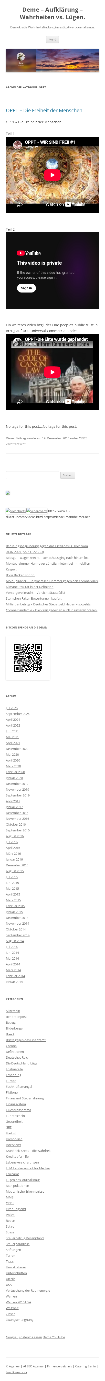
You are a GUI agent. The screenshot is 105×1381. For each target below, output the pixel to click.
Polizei (10, 1215)
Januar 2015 (14, 912)
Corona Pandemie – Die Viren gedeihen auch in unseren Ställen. (51, 610)
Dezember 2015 (17, 865)
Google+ (12, 1337)
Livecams (12, 1174)
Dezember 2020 (17, 748)
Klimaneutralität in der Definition (29, 587)
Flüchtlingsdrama (18, 1110)
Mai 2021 (12, 737)
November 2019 (17, 789)
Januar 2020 (14, 778)
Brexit (10, 1034)
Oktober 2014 (16, 929)
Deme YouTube (54, 1337)
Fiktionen (13, 1092)
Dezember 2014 (17, 917)
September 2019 (18, 795)
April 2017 (13, 801)
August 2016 (15, 836)
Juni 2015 (12, 882)
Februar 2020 (15, 772)
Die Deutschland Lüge (21, 1063)
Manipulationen (17, 1185)
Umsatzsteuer (16, 1267)
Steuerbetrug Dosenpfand (25, 1238)
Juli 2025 (12, 708)
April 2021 (13, 743)
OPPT (83, 438)
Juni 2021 (12, 731)
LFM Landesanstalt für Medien (28, 1168)
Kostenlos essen (30, 1337)
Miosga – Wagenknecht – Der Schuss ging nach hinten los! (47, 557)
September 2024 (18, 713)
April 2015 (13, 894)
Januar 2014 (14, 981)
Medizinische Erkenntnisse (25, 1191)
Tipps (10, 1261)
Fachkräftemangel (19, 1086)
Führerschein (15, 1115)
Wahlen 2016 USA (18, 1302)
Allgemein (13, 1011)
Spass (10, 1232)
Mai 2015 (12, 888)
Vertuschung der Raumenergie (28, 1290)
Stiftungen (13, 1249)
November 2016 (17, 818)
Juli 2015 (12, 877)
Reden (10, 1220)
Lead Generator (16, 1372)
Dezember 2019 (17, 783)
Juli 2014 (12, 947)
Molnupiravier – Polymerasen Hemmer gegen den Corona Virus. (52, 581)
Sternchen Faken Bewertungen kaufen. (34, 598)
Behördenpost (16, 1016)
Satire (10, 1226)
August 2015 (15, 871)
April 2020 (13, 760)
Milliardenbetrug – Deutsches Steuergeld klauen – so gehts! (48, 604)
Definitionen (15, 1051)
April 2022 (13, 725)
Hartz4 (11, 1133)
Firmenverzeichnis (59, 1366)
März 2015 (13, 900)
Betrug (11, 1022)
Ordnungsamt (16, 1209)
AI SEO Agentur (33, 1366)
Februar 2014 (15, 976)
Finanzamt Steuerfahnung (25, 1098)
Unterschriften (16, 1273)
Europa (11, 1081)
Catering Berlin (85, 1366)
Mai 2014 (12, 958)
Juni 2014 (12, 952)
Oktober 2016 (16, 824)
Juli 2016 (12, 842)
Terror (10, 1255)
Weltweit (12, 1308)
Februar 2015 (15, 906)
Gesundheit (14, 1121)
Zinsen (10, 1314)
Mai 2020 (12, 754)
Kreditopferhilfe (17, 1156)
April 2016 (13, 847)
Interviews (13, 1145)
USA (9, 1284)
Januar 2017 (14, 807)
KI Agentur (13, 1366)
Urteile (10, 1279)
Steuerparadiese (18, 1244)
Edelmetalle (14, 1069)
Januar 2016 (14, 859)
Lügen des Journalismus (23, 1180)
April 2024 (13, 719)
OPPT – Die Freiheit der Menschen (44, 110)
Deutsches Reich (18, 1057)
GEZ (8, 1127)
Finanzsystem (16, 1104)
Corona (11, 1046)
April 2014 (13, 964)
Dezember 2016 (17, 813)
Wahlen (11, 1296)
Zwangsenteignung (19, 1319)
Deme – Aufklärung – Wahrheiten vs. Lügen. (52, 13)
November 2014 (17, 923)
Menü (52, 39)
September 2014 (18, 935)
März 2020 (13, 766)
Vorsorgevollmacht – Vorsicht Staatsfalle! (35, 592)
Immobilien (14, 1139)
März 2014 (13, 970)
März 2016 (13, 853)
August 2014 (15, 941)
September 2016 (18, 830)
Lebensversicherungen (22, 1162)
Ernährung (13, 1075)
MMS (9, 1197)
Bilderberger (15, 1028)
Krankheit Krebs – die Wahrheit (28, 1150)
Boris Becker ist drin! (20, 575)
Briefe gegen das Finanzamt (26, 1040)
